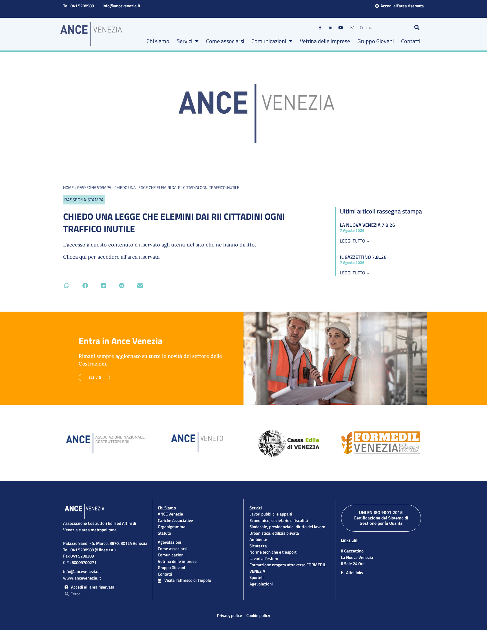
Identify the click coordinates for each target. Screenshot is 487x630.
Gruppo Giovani (375, 41)
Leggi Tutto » (354, 240)
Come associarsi (225, 41)
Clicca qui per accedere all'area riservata (111, 257)
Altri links (354, 572)
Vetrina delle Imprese (325, 41)
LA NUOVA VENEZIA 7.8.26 (367, 225)
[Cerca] (417, 28)
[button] (66, 285)
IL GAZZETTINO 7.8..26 (363, 257)
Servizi (184, 41)
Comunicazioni (268, 41)
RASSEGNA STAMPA (94, 187)
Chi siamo (158, 41)
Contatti (410, 41)
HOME (68, 187)
